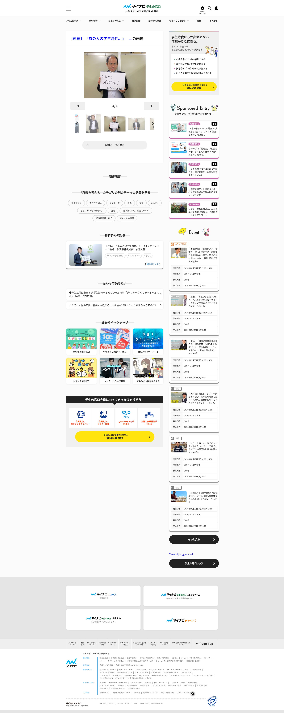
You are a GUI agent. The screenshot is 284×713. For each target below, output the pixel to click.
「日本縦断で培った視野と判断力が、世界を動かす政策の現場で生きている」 (202, 172)
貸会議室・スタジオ (150, 693)
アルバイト (208, 658)
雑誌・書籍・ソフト (124, 672)
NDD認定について (165, 644)
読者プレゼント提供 (125, 644)
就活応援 (136, 21)
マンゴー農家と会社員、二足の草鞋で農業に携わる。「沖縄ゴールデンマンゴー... (202, 212)
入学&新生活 (72, 21)
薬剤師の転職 (132, 685)
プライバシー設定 (153, 643)
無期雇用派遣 (202, 685)
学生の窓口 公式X (194, 563)
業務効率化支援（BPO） (122, 693)
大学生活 (93, 21)
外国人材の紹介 (134, 688)
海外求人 (175, 658)
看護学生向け (132, 658)
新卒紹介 (148, 682)
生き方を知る (95, 203)
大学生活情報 (196, 669)
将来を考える (114, 21)
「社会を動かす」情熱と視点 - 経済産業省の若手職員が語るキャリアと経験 (202, 192)
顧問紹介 (120, 685)
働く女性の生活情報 (107, 672)
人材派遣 (103, 682)
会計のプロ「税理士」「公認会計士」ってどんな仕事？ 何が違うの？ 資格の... (202, 152)
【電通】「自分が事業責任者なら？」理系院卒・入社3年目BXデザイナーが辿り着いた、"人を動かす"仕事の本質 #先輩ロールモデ (202, 347)
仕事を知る (76, 203)
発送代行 (137, 693)
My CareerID (144, 675)
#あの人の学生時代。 (115, 256)
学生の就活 (104, 658)
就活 (113, 211)
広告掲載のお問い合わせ (139, 644)
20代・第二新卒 (136, 682)
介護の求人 (104, 688)
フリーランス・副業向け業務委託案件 (170, 661)
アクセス (111, 703)
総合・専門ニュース (126, 669)
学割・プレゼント (177, 21)
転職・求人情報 (163, 658)
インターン (114, 203)
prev (77, 106)
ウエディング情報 (141, 672)
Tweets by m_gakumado (181, 554)
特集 (199, 21)
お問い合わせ (102, 644)
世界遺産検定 (156, 672)
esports (154, 203)
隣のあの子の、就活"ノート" (136, 211)
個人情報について (91, 644)
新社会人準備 (155, 21)
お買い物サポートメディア (180, 675)
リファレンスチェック (185, 693)
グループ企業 (144, 703)
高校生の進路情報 (106, 665)
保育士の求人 (189, 685)
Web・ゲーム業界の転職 (118, 682)
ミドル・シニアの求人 (116, 661)
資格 (130, 203)
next (151, 106)
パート (102, 661)
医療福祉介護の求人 (194, 661)
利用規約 (82, 644)
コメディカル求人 (158, 685)
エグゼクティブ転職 (177, 682)
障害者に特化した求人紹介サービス (140, 661)
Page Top (206, 643)
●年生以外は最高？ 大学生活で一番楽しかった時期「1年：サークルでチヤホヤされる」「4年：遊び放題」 (114, 294)
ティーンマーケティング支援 (177, 669)
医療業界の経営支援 (118, 688)
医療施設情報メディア (160, 675)
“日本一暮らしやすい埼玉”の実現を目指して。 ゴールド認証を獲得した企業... (202, 131)
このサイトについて (73, 644)
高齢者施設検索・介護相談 (142, 678)
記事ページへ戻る (114, 145)
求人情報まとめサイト (108, 669)
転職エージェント (160, 682)
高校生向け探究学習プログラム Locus (129, 665)
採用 (135, 703)
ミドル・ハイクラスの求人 (191, 658)
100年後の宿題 (127, 218)
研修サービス (105, 693)
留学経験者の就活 (117, 658)
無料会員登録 (115, 436)
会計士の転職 (192, 682)
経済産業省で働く (104, 218)
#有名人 (147, 256)
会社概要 (103, 703)
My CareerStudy (130, 675)
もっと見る (194, 539)
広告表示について (112, 644)
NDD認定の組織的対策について (181, 644)
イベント (213, 21)
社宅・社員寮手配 (167, 693)
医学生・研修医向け (147, 658)
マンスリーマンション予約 (203, 675)
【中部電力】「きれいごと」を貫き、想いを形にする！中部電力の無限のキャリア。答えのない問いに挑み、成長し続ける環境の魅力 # (202, 255)
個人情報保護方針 (157, 703)
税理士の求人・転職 (107, 685)
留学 (141, 203)
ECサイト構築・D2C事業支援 (111, 675)
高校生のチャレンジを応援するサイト (150, 669)
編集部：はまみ (153, 264)
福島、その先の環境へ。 (91, 211)
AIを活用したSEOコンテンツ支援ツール (114, 678)
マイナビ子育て (187, 672)
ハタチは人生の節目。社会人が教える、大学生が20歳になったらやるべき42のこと (113, 305)
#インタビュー (134, 256)
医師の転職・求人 (174, 685)
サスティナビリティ (124, 703)
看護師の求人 (144, 685)
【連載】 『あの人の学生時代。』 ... (100, 38)
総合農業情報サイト (171, 672)
